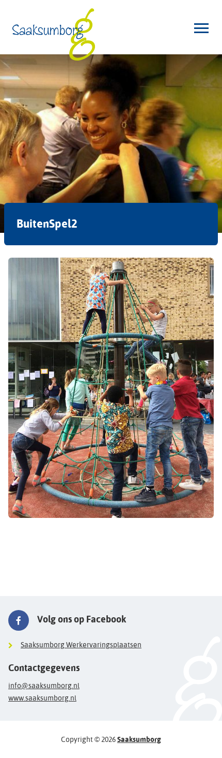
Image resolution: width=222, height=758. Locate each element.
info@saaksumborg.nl (44, 685)
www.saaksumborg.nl (42, 698)
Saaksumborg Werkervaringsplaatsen (81, 645)
